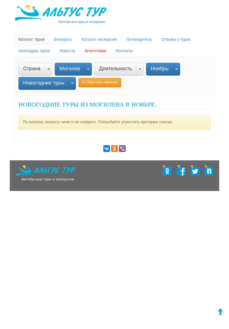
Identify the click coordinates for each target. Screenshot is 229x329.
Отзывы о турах (175, 40)
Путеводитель (139, 40)
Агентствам (95, 51)
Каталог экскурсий (99, 40)
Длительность (115, 69)
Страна (31, 69)
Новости (67, 51)
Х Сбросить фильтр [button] (100, 82)
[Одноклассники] (114, 148)
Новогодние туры (43, 83)
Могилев (69, 69)
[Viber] (122, 148)
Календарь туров (34, 51)
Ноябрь (159, 69)
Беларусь (63, 40)
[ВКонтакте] (106, 148)
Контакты (124, 51)
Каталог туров (31, 40)
